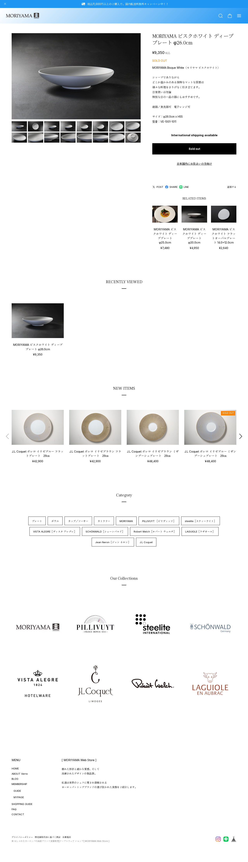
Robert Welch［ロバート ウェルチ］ (155, 531)
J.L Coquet (146, 542)
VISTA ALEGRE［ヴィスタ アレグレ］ (54, 531)
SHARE (173, 186)
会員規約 (66, 837)
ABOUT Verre (20, 773)
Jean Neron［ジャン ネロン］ (112, 542)
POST (160, 186)
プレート (37, 521)
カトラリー (104, 521)
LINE (186, 186)
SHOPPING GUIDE (22, 804)
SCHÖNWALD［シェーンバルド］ (105, 531)
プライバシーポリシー (22, 837)
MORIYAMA (126, 521)
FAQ (14, 809)
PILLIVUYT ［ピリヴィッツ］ (159, 521)
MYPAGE (19, 797)
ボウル (55, 521)
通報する (231, 187)
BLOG (15, 778)
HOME (15, 768)
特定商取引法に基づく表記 (47, 837)
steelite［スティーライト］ (200, 521)
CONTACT (18, 814)
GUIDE (17, 790)
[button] (240, 436)
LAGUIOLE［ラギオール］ (200, 531)
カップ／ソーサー (78, 521)
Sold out (194, 148)
